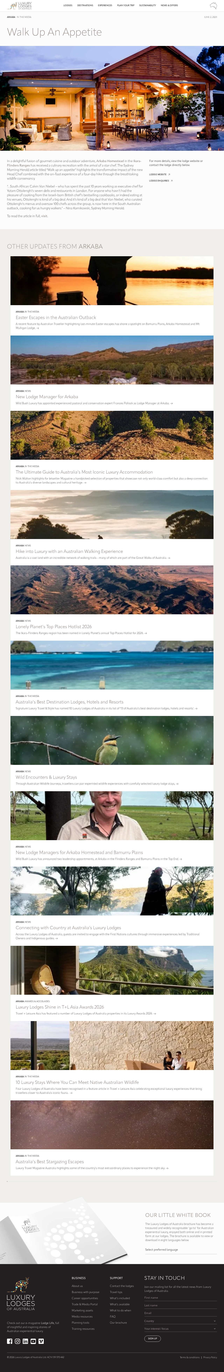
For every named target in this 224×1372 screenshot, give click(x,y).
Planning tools (80, 1323)
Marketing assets (82, 1310)
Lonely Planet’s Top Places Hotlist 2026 (54, 627)
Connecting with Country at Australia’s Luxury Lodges (68, 928)
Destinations (85, 6)
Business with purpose (85, 1292)
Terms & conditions (190, 1357)
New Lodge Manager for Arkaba (47, 397)
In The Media (24, 17)
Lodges (68, 6)
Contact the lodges (122, 1286)
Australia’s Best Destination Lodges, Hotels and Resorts (70, 702)
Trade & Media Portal (85, 1304)
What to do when (120, 1310)
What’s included (120, 1298)
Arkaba (11, 17)
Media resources (82, 1316)
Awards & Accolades (37, 1001)
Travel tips (116, 1292)
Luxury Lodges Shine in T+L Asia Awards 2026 (60, 1007)
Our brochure (118, 1323)
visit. (44, 216)
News (28, 391)
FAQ (112, 1316)
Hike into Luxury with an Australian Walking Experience (69, 551)
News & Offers (169, 6)
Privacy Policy (210, 1357)
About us (77, 1286)
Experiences (105, 6)
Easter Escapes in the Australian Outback (56, 318)
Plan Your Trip (125, 6)
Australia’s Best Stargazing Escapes (50, 1162)
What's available (120, 1304)
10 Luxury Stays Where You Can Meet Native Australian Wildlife (77, 1082)
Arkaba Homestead (110, 161)
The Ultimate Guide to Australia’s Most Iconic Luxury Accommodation (84, 472)
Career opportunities (85, 1298)
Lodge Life (47, 1323)
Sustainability (147, 6)
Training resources (83, 1329)
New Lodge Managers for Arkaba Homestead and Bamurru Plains (79, 853)
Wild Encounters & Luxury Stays (46, 777)
